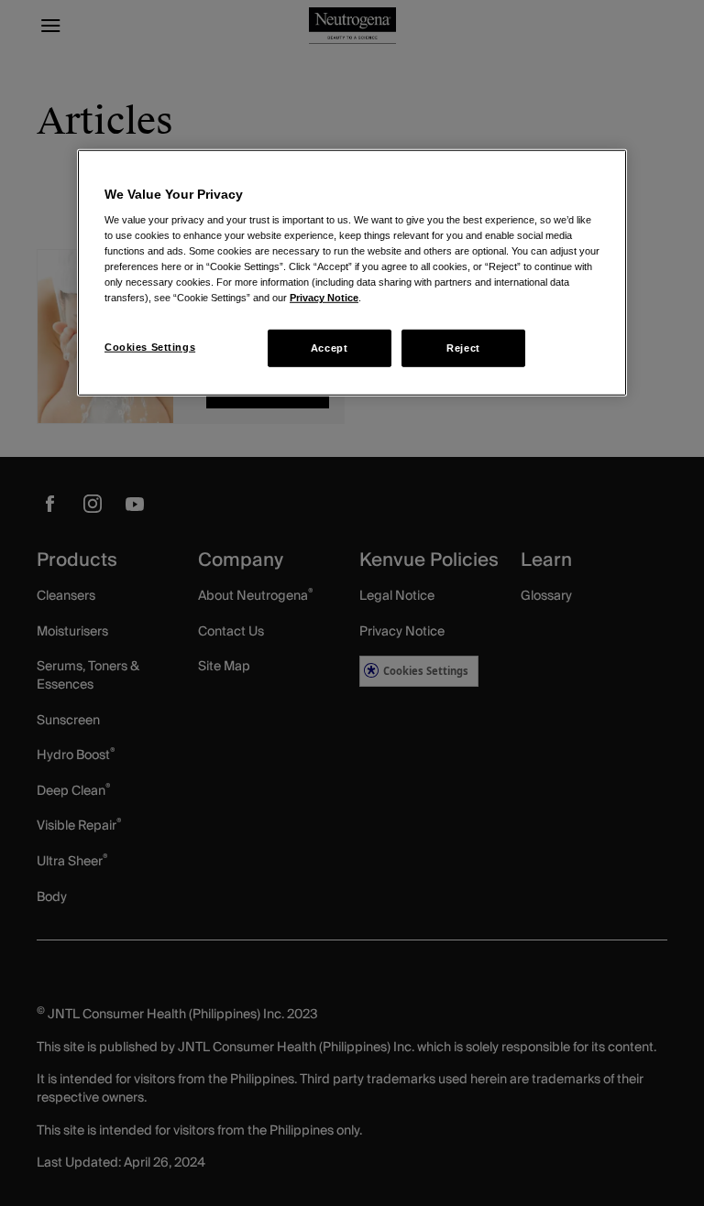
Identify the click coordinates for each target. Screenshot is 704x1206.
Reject (462, 347)
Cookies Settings (149, 346)
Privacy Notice (324, 297)
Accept (329, 347)
